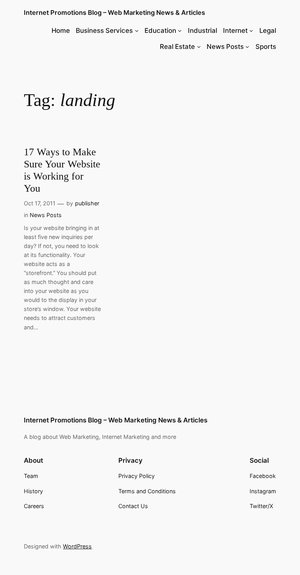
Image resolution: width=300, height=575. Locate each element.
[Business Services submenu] (137, 30)
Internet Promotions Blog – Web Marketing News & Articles (114, 12)
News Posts (46, 215)
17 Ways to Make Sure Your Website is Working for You (62, 170)
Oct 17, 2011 (39, 203)
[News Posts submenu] (247, 47)
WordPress (77, 546)
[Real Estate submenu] (199, 47)
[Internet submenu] (251, 30)
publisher (87, 203)
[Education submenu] (180, 30)
